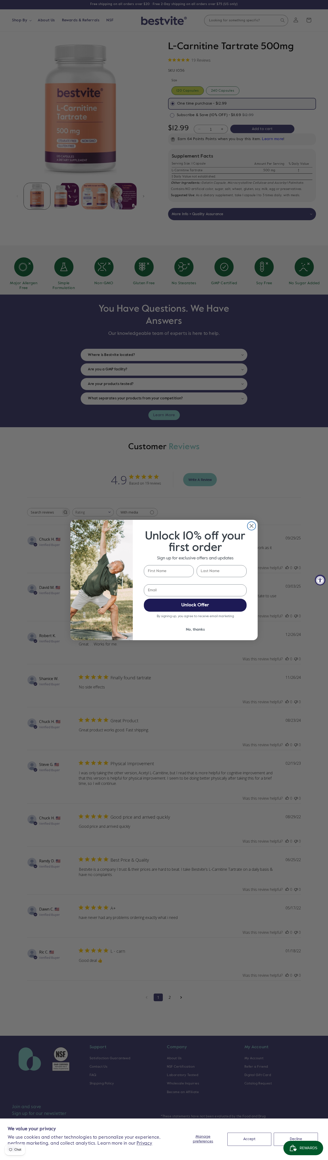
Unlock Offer (195, 605)
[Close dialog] (251, 526)
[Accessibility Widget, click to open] (320, 580)
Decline (296, 1139)
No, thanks (195, 630)
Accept (249, 1139)
